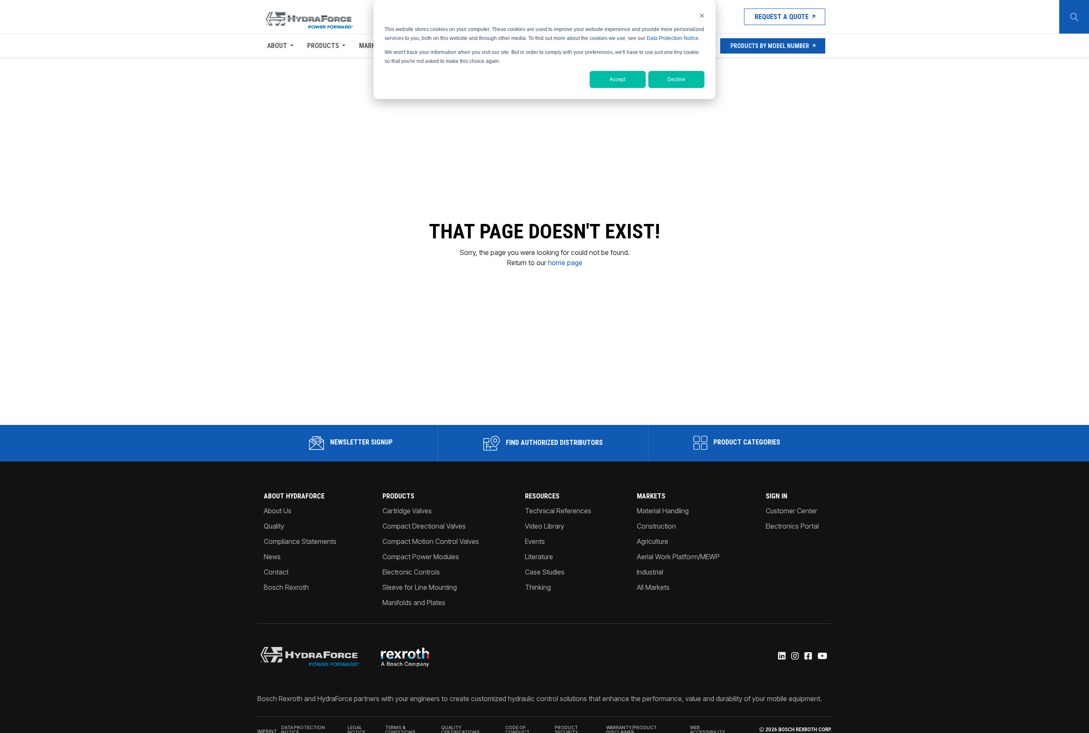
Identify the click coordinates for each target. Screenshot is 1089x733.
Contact (276, 572)
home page (565, 262)
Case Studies (544, 572)
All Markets (653, 587)
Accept (617, 79)
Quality (274, 526)
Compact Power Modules (420, 556)
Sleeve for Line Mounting (419, 587)
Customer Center (791, 511)
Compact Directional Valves (424, 526)
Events (535, 541)
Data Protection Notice (672, 38)
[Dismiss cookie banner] (701, 15)
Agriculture (652, 541)
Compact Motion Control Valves (430, 541)
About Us (277, 511)
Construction (656, 526)
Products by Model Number (769, 45)
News (272, 556)
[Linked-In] (781, 656)
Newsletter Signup (360, 442)
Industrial (650, 572)
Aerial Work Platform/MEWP (678, 556)
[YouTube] (821, 656)
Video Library (544, 526)
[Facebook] (807, 656)
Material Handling (663, 511)
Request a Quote (781, 17)
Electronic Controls (411, 572)
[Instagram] (794, 656)
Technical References (558, 511)
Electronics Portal (792, 526)
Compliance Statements (300, 541)
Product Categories (746, 442)
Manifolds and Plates (413, 602)
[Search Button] (1074, 17)
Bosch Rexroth (286, 587)
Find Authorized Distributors (553, 443)
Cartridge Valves (407, 511)
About (277, 46)
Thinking (538, 587)
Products (323, 46)
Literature (539, 556)
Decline (676, 79)
